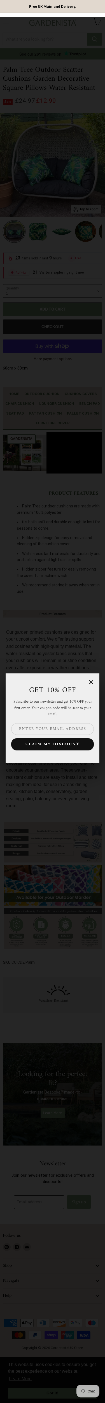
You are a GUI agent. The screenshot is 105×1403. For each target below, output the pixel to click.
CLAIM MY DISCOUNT (52, 744)
